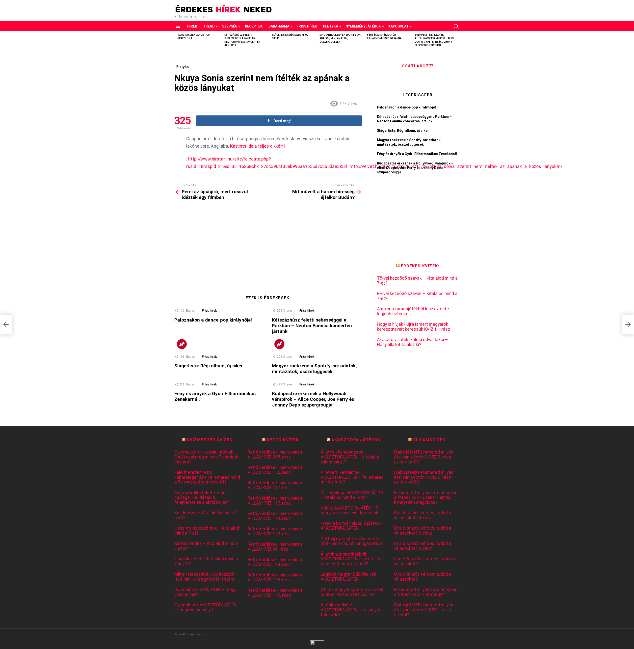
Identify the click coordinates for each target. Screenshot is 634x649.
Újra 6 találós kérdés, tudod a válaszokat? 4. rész (422, 515)
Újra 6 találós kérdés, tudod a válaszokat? (422, 577)
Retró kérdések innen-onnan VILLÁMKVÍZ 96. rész (275, 547)
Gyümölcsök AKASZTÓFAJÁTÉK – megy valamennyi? (205, 607)
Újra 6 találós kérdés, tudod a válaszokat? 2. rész (422, 546)
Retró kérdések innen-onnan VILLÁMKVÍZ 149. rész (275, 516)
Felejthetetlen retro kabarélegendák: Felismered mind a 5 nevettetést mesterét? (207, 477)
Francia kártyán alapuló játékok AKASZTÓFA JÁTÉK (351, 526)
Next (457, 41)
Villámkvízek (429, 439)
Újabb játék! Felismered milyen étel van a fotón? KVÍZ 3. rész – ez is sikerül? (424, 457)
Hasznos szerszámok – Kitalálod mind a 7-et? (206, 531)
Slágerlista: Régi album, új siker (208, 366)
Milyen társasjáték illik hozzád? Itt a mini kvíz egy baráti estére (204, 577)
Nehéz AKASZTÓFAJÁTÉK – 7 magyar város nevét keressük (349, 510)
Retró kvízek (283, 439)
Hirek (192, 26)
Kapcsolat (398, 26)
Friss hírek (307, 26)
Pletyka (330, 26)
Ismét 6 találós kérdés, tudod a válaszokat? (424, 561)
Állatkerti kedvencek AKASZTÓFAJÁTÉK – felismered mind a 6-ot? (352, 477)
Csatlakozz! (418, 66)
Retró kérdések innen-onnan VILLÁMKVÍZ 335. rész (275, 455)
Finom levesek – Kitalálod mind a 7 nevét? (206, 561)
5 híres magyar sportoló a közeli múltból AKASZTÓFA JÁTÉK (352, 592)
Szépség (230, 26)
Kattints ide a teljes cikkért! (257, 146)
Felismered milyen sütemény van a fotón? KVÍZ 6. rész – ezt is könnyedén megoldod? (425, 497)
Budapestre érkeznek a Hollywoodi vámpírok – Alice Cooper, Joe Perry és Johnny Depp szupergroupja (313, 399)
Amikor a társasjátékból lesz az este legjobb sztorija (413, 311)
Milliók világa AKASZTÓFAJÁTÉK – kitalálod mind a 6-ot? (352, 495)
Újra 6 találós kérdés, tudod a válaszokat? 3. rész (422, 531)
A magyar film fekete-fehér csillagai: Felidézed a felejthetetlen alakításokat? (201, 497)
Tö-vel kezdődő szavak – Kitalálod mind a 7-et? (417, 281)
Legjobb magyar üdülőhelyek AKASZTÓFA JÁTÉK (348, 577)
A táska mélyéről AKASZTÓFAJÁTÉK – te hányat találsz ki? (351, 610)
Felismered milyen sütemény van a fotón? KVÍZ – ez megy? (425, 592)
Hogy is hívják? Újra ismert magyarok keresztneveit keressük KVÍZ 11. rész (413, 327)
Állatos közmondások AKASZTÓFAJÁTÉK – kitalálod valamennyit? (350, 457)
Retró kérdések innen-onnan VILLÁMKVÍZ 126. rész (275, 577)
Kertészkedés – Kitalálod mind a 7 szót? (206, 546)
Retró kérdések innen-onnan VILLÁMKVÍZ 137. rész (275, 485)
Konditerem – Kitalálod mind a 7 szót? (205, 515)
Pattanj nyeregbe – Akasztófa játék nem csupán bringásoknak (352, 541)
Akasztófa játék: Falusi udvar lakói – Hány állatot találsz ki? (412, 342)
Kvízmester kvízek (209, 439)
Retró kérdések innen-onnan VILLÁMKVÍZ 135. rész (275, 470)
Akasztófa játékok (355, 439)
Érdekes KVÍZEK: (420, 266)
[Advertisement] (268, 249)
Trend (209, 26)
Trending (182, 344)
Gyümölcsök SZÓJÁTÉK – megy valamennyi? (205, 592)
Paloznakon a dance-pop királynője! (213, 320)
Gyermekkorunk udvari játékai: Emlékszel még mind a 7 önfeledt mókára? (206, 457)
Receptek (254, 26)
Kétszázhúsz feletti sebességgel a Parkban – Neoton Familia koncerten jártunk (312, 325)
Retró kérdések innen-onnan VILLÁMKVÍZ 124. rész (275, 562)
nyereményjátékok (363, 26)
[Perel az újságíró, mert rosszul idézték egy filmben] (6, 324)
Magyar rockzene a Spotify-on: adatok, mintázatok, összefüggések (340, 38)
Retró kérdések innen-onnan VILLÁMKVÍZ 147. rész (275, 593)
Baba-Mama (278, 26)
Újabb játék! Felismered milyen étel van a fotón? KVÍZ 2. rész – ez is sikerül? (424, 477)
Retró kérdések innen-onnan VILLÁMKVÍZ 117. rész (275, 501)
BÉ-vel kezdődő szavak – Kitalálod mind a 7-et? (417, 296)
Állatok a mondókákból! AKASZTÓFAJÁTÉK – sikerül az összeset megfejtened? (351, 559)
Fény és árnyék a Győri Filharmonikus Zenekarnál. (417, 154)
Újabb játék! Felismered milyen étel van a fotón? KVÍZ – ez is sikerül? (423, 610)
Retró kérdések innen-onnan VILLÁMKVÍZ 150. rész (275, 531)
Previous (176, 41)
